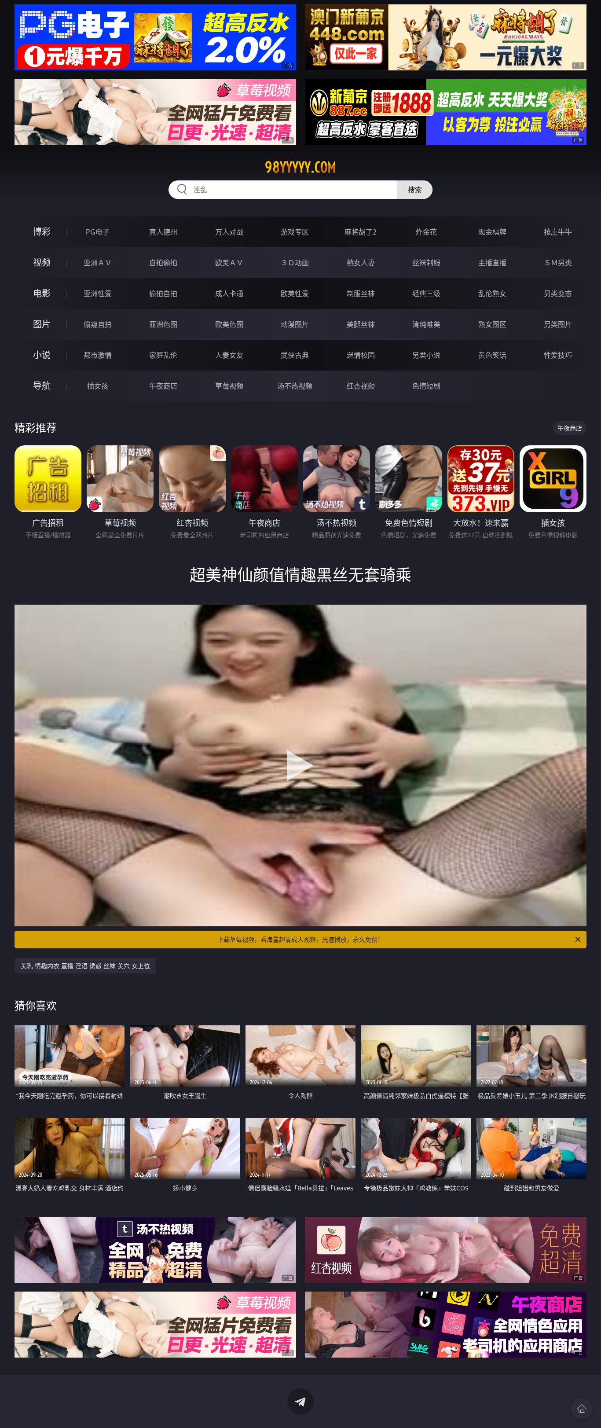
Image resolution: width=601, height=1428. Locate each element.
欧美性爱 (295, 293)
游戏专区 (295, 232)
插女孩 (97, 386)
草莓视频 (229, 386)
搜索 (415, 190)
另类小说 (426, 355)
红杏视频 (361, 386)
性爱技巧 (558, 355)
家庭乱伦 (163, 355)
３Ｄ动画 (295, 263)
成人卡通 (229, 293)
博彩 (42, 232)
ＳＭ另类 (558, 263)
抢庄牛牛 (558, 232)
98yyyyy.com (300, 167)
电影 (42, 293)
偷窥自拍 (98, 324)
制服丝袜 (361, 293)
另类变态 (558, 293)
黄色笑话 (492, 355)
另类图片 (558, 324)
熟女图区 (492, 324)
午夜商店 (163, 386)
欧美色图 (229, 324)
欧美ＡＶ (229, 263)
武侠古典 (295, 355)
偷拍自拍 (163, 293)
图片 (42, 324)
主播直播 (492, 263)
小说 (42, 355)
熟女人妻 (361, 263)
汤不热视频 (294, 386)
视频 (42, 262)
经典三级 (426, 293)
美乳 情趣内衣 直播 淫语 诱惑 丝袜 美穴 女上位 (85, 966)
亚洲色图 (163, 324)
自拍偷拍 (163, 263)
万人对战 (229, 232)
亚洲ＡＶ (98, 263)
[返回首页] (581, 1408)
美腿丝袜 (361, 324)
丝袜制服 (426, 263)
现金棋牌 (492, 232)
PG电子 (98, 232)
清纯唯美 (426, 324)
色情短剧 (426, 386)
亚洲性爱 (98, 293)
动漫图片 (295, 324)
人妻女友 (229, 355)
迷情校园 (361, 355)
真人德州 (163, 232)
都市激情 (98, 355)
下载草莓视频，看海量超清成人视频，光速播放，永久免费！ (300, 939)
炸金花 (426, 232)
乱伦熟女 (492, 293)
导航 (42, 386)
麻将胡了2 (360, 232)
